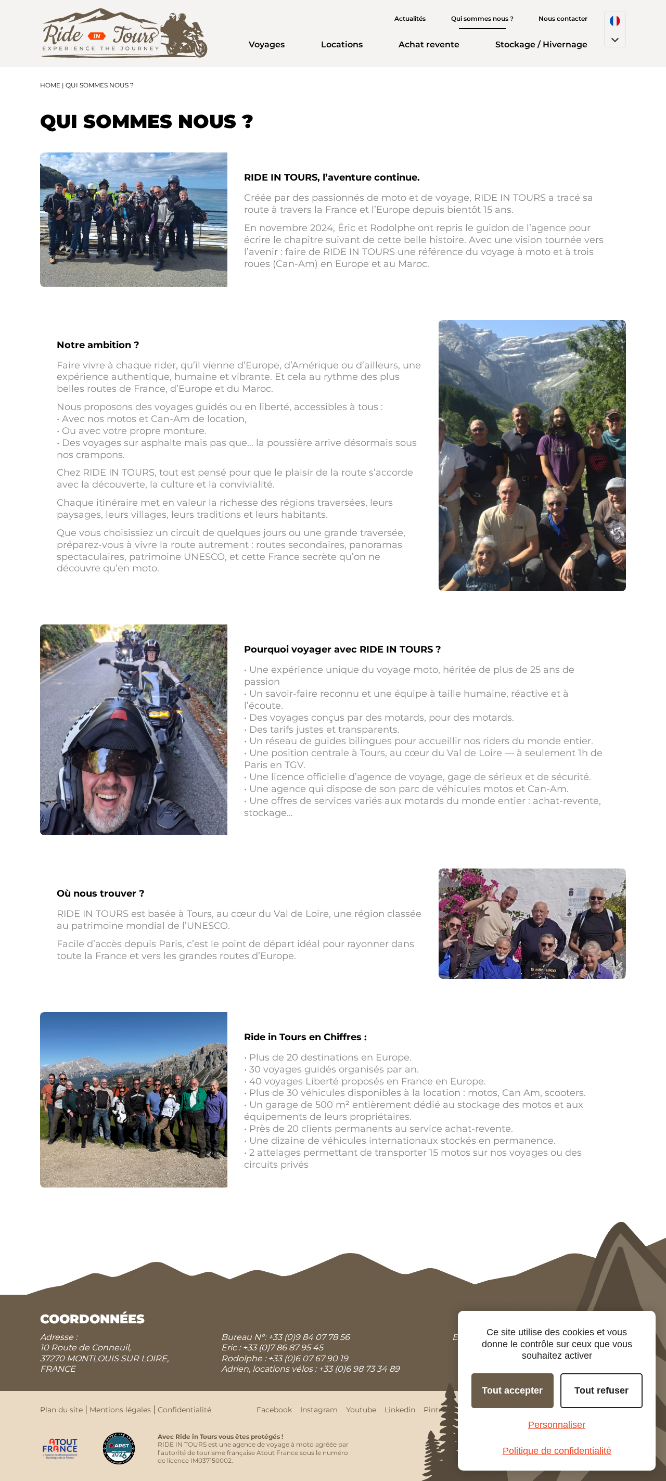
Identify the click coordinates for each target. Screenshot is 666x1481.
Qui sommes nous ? (482, 18)
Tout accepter (512, 1390)
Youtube (361, 1409)
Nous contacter (563, 18)
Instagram (319, 1409)
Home (50, 85)
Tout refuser (601, 1390)
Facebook (274, 1409)
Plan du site (61, 1409)
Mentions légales (120, 1409)
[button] (615, 29)
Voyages (267, 44)
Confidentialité (184, 1409)
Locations (342, 44)
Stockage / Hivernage (541, 44)
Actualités (410, 18)
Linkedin (400, 1409)
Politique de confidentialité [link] (557, 1451)
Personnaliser (556, 1425)
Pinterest (440, 1409)
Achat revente (429, 44)
